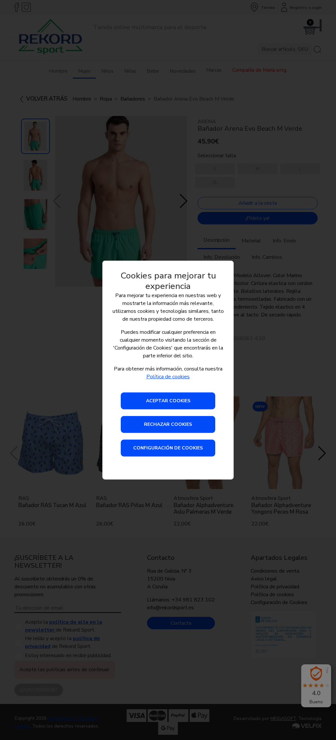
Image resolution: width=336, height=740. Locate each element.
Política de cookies (168, 376)
